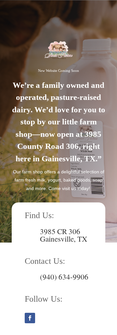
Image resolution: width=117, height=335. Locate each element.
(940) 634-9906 (64, 278)
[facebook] (30, 318)
